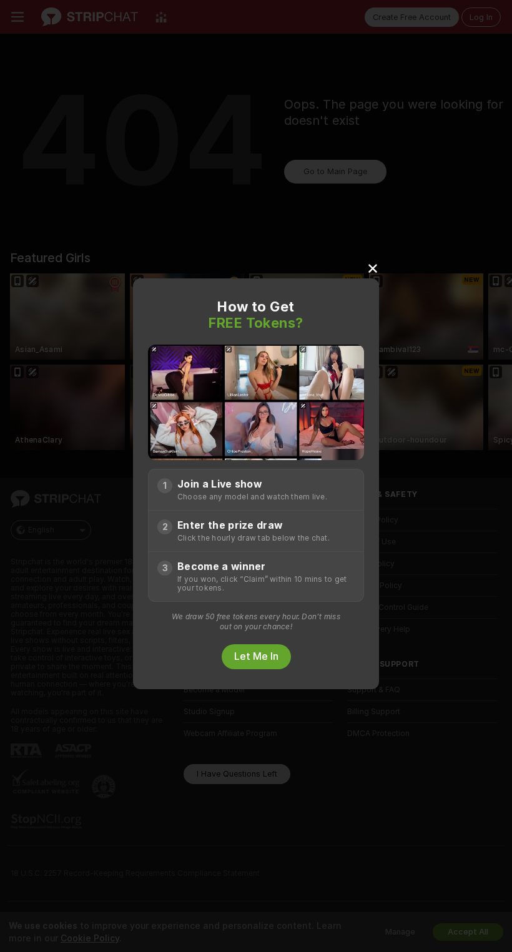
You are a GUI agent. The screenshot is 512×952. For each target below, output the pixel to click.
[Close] (373, 268)
